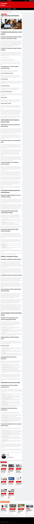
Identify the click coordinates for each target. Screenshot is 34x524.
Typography (14, 9)
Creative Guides (4, 473)
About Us (5, 9)
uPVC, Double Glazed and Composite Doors (12, 511)
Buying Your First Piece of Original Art (4, 510)
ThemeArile (1, 522)
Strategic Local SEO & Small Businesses (19, 484)
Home (2, 9)
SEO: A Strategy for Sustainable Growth (4, 484)
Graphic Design (9, 9)
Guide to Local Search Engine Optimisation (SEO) (19, 471)
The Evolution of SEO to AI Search (10, 484)
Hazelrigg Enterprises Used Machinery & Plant (29, 510)
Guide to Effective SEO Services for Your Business (3, 471)
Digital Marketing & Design (11, 496)
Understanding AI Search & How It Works (11, 471)
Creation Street (3, 4)
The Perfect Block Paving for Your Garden (20, 511)
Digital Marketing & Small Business (7, 11)
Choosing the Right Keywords (4, 496)
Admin (3, 17)
